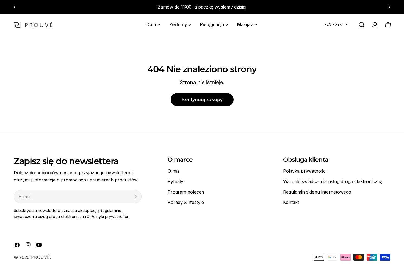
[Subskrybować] (135, 196)
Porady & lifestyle (186, 202)
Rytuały (175, 181)
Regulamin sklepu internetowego (317, 192)
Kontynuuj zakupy (202, 99)
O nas (174, 171)
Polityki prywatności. (110, 216)
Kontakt (291, 202)
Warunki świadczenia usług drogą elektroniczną (333, 181)
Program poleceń (186, 192)
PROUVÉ (40, 257)
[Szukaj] (361, 24)
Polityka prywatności (304, 171)
